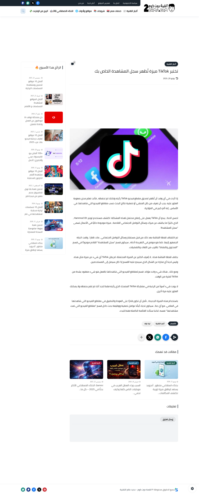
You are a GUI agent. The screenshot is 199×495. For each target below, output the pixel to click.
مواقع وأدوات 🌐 (83, 11)
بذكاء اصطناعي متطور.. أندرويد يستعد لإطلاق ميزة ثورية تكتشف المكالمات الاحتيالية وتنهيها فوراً (34, 246)
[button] (165, 337)
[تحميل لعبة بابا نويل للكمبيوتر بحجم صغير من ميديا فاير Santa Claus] (54, 189)
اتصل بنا (116, 3)
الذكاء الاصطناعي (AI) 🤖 (61, 11)
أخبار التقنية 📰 (130, 11)
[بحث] (23, 11)
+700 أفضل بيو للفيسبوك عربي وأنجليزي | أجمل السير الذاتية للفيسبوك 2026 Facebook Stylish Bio (33, 157)
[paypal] (23, 3)
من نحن (81, 3)
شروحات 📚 (99, 11)
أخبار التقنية (171, 64)
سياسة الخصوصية (130, 3)
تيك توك (147, 323)
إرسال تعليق (168, 419)
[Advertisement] (99, 41)
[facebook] (38, 3)
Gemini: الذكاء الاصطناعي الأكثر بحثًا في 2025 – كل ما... (87, 387)
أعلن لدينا (91, 3)
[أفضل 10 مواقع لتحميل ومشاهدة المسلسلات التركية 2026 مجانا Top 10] (54, 81)
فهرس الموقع (104, 3)
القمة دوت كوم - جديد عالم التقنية (136, 490)
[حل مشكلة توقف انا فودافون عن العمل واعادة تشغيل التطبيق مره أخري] (54, 117)
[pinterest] (45, 490)
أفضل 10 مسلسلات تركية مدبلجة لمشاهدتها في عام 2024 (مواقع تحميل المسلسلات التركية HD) (34, 210)
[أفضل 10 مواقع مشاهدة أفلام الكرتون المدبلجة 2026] (54, 171)
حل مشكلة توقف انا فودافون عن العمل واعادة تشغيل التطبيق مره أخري (33, 121)
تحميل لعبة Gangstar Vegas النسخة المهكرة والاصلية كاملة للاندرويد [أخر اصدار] (34, 228)
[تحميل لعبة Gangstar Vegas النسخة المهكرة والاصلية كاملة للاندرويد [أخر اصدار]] (54, 225)
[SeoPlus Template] (176, 489)
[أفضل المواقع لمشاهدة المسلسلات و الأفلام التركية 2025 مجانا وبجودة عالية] (54, 99)
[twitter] (33, 3)
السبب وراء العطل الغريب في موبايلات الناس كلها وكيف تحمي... (126, 389)
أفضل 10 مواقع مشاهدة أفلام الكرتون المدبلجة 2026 (35, 174)
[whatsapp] (28, 3)
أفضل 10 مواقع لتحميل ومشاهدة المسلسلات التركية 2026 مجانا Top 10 (34, 85)
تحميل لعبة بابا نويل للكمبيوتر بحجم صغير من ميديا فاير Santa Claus (34, 192)
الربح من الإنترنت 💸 (38, 11)
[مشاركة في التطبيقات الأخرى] (141, 337)
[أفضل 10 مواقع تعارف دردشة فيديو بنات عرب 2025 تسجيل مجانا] (54, 135)
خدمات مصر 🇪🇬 (114, 11)
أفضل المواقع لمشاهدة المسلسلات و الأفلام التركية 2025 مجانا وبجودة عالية (34, 103)
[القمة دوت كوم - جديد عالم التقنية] (159, 8)
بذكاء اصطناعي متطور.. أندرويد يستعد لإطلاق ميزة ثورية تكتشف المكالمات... (162, 389)
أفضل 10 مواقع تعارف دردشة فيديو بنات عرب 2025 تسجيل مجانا (34, 138)
